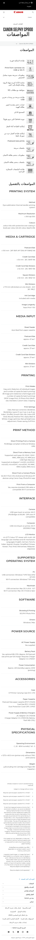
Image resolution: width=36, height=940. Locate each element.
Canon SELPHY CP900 (26, 43)
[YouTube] (8, 932)
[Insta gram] (23, 932)
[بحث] (32, 12)
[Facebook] (27, 932)
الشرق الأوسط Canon (19, 928)
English (29, 6)
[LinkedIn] (18, 932)
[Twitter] (13, 932)
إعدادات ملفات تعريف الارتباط (18, 922)
